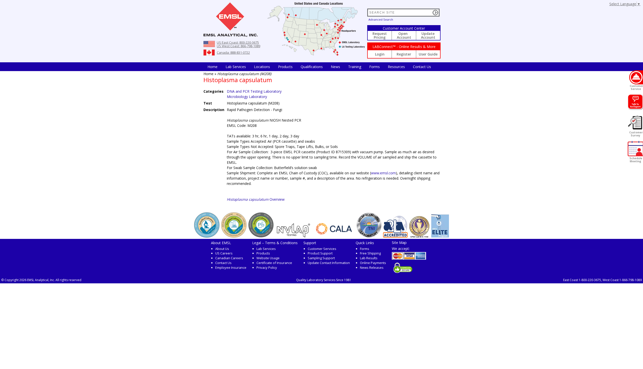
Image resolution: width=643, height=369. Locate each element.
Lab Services (266, 248)
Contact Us (422, 66)
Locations (262, 66)
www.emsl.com (383, 173)
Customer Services (322, 248)
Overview (256, 199)
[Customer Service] (636, 77)
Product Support (320, 253)
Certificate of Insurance (274, 262)
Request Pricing (379, 35)
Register (404, 54)
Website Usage (268, 258)
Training (354, 66)
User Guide (428, 54)
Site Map (399, 242)
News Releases (372, 267)
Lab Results (369, 258)
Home (212, 66)
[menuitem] (212, 66)
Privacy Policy (266, 267)
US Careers (224, 253)
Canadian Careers (229, 258)
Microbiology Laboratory (247, 96)
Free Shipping (370, 253)
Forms (374, 66)
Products (285, 66)
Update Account (428, 35)
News (335, 66)
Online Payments (373, 262)
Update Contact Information (329, 262)
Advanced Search (380, 19)
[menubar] (319, 66)
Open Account (404, 35)
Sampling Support (321, 258)
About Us (222, 248)
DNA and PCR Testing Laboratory (254, 91)
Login (380, 54)
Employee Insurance (230, 267)
